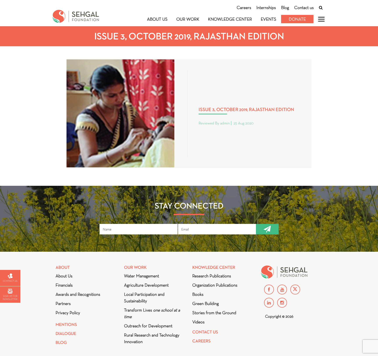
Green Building (205, 303)
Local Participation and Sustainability (144, 297)
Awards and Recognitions (78, 294)
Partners (63, 303)
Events (268, 19)
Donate (297, 19)
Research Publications (211, 275)
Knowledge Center (230, 19)
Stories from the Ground (214, 312)
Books (197, 294)
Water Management (141, 275)
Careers (244, 7)
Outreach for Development (148, 325)
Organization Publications (214, 285)
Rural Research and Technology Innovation (151, 338)
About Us (157, 19)
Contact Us (205, 332)
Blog (285, 7)
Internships (266, 7)
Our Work (187, 19)
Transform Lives (152, 313)
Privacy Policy (68, 312)
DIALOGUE (66, 333)
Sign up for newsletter (10, 297)
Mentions (66, 324)
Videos (198, 321)
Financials (64, 285)
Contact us (304, 7)
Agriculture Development (146, 285)
